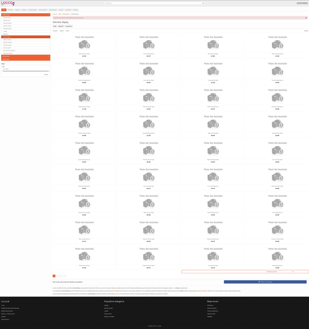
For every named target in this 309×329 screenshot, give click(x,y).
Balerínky (5, 34)
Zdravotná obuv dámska (9, 50)
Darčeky (61, 10)
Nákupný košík (211, 314)
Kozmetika (68, 10)
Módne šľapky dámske (277, 265)
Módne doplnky (32, 10)
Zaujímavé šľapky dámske (148, 133)
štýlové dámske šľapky (277, 133)
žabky (54, 26)
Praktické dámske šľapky (148, 106)
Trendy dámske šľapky (213, 80)
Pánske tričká (107, 314)
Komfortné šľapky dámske (84, 80)
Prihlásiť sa (210, 305)
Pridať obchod (5, 319)
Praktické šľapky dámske (277, 80)
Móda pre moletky (109, 316)
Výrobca (55, 30)
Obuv (3, 10)
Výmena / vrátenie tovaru (8, 314)
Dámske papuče (7, 48)
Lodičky (5, 31)
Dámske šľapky (6, 37)
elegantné (60, 26)
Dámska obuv (66, 14)
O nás (2, 305)
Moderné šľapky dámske (277, 53)
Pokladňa (209, 316)
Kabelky (17, 10)
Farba (67, 30)
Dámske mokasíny (7, 42)
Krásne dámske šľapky (148, 80)
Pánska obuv (6, 56)
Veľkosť (61, 30)
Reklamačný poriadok (7, 311)
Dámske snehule (7, 26)
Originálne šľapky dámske (213, 159)
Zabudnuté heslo (211, 308)
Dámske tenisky (7, 17)
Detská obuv (5, 59)
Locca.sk (55, 14)
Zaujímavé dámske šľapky (84, 106)
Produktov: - (302, 3)
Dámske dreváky (7, 45)
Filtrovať (46, 74)
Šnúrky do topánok (8, 53)
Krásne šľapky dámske (277, 212)
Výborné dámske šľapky (84, 53)
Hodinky (24, 10)
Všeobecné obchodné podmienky (10, 308)
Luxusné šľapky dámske (148, 53)
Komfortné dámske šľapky (84, 133)
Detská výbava (52, 10)
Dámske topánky (7, 23)
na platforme (68, 26)
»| (64, 276)
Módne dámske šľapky (213, 53)
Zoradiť (306, 30)
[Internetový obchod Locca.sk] (8, 3)
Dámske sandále (7, 39)
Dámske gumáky (7, 28)
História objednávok (212, 311)
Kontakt (3, 316)
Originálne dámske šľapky (149, 265)
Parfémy (76, 10)
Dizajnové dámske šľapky (84, 212)
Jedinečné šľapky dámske (277, 106)
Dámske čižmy (6, 20)
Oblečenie (10, 10)
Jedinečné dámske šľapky (277, 186)
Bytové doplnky (43, 10)
